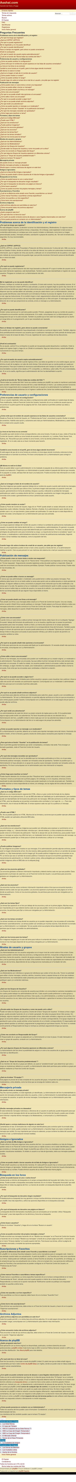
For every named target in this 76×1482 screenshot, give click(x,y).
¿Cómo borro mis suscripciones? (11, 200)
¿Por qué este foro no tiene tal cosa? (13, 214)
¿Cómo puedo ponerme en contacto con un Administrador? (20, 219)
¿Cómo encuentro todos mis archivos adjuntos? (16, 207)
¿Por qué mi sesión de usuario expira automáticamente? (19, 54)
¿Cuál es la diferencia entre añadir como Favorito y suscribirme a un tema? (26, 193)
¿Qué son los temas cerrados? (10, 134)
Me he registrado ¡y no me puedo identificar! (15, 45)
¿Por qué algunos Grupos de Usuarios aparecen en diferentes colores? (25, 153)
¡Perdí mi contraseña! (7, 52)
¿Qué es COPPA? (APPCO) (10, 40)
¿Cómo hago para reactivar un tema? (13, 113)
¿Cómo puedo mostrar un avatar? (11, 75)
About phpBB (24, 1350)
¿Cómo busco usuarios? (8, 186)
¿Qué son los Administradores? (11, 141)
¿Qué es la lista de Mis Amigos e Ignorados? (15, 172)
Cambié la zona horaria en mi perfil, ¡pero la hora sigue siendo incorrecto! (25, 68)
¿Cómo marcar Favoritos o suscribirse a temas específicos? (21, 195)
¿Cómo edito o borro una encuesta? (12, 96)
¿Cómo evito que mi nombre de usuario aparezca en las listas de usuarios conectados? (30, 63)
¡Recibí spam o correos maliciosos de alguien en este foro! (20, 167)
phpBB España (24, 1471)
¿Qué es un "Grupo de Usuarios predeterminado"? (17, 155)
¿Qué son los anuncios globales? (11, 127)
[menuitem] (8, 13)
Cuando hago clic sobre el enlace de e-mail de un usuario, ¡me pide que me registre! (29, 80)
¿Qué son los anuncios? (8, 129)
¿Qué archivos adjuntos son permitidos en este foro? (18, 205)
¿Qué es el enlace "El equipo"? (11, 158)
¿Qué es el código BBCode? (10, 118)
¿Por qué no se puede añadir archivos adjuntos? (17, 101)
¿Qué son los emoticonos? (9, 122)
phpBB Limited (17, 1348)
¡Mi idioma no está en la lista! (10, 71)
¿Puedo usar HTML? (7, 120)
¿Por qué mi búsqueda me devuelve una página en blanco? (21, 184)
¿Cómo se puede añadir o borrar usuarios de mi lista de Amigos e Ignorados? (27, 174)
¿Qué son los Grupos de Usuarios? (12, 146)
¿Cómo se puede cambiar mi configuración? (15, 61)
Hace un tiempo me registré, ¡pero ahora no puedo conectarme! (22, 49)
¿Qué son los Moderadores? (10, 144)
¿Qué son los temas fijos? (9, 132)
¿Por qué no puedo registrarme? (11, 42)
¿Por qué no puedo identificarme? (12, 47)
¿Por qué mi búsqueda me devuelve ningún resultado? (19, 181)
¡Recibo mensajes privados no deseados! (14, 165)
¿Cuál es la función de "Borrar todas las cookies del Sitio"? (20, 56)
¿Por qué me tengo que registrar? (11, 38)
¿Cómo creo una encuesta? (9, 92)
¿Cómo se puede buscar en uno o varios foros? (16, 179)
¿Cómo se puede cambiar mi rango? (13, 78)
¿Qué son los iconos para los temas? (13, 137)
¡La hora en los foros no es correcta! (12, 66)
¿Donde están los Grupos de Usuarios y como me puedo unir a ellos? (24, 148)
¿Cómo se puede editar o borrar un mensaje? (16, 87)
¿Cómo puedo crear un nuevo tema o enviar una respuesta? (21, 85)
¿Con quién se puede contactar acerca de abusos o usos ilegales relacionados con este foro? (33, 217)
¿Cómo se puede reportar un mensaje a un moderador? (19, 106)
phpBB (8, 475)
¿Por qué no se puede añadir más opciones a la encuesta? (20, 94)
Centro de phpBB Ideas (28, 1364)
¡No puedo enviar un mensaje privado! (13, 162)
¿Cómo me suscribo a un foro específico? (14, 198)
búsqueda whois (21, 1382)
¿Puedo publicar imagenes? (10, 125)
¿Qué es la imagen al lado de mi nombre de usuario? (18, 73)
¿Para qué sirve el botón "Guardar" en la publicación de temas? (22, 108)
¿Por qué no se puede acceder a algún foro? (15, 99)
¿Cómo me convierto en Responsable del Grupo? (17, 151)
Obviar (2, 8)
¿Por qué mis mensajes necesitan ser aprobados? (17, 111)
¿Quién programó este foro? (10, 212)
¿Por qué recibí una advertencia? (11, 104)
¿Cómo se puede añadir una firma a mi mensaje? (17, 89)
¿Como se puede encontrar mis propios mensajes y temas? (21, 188)
